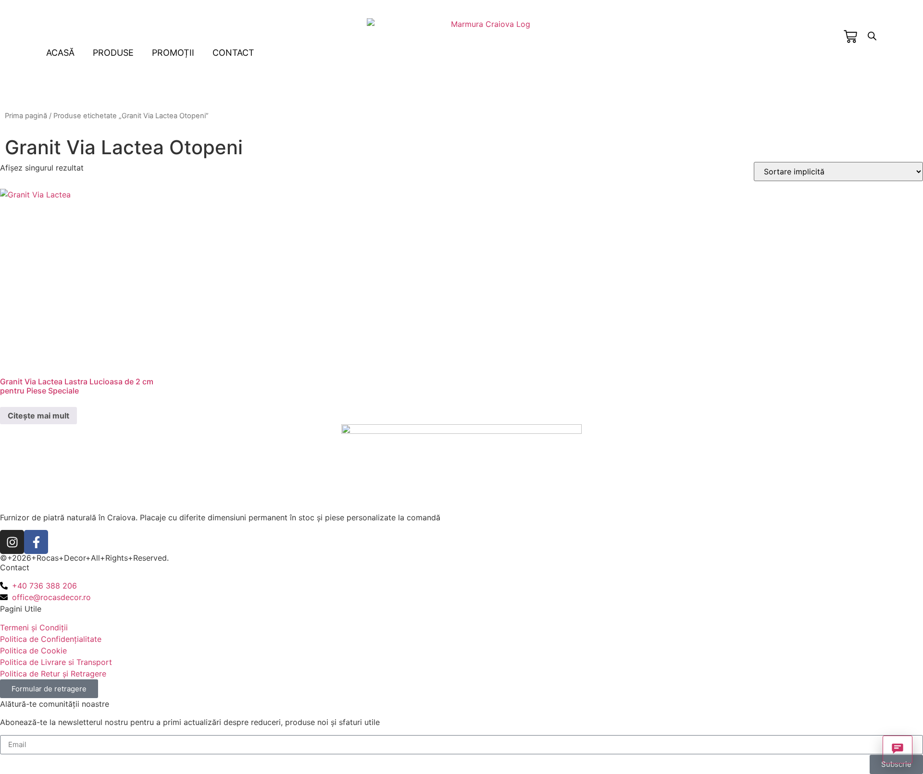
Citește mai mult (38, 415)
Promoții (173, 53)
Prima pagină (26, 115)
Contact (233, 53)
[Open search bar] (872, 36)
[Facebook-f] (36, 542)
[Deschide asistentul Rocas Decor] (897, 749)
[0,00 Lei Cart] (850, 36)
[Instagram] (12, 542)
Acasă (60, 53)
